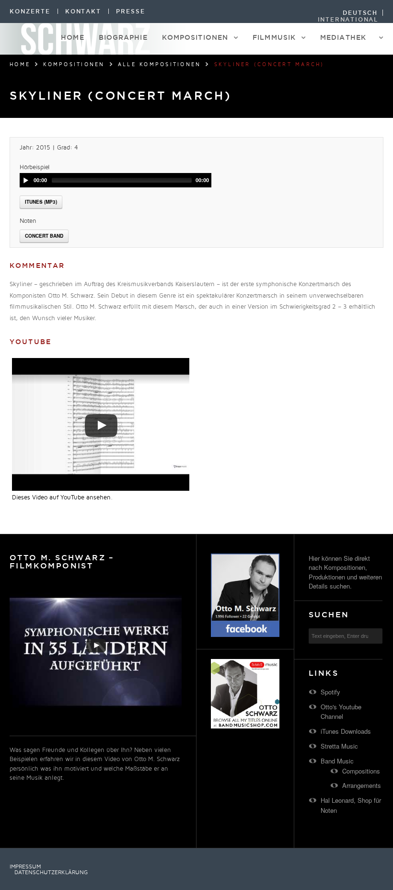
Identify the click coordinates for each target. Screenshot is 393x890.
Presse (130, 11)
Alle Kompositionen (159, 65)
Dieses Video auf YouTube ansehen (61, 497)
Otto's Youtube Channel (341, 711)
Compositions (361, 770)
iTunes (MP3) (41, 201)
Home (72, 37)
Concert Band (44, 235)
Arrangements (361, 785)
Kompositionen (195, 37)
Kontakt (83, 11)
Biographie (123, 37)
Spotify (330, 691)
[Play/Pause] (26, 180)
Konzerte (30, 11)
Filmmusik (274, 37)
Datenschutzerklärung (51, 873)
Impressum (25, 867)
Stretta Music (339, 746)
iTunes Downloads (346, 731)
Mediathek (343, 37)
